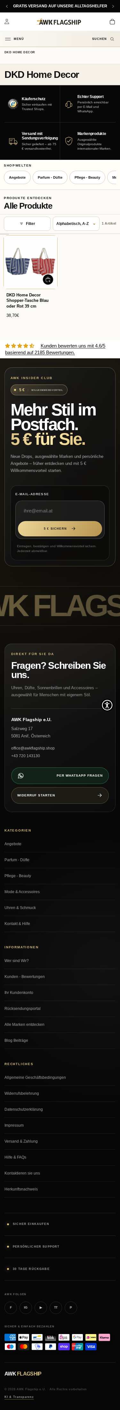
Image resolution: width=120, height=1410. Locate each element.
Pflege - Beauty (87, 177)
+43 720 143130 (25, 756)
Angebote (17, 177)
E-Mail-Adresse (32, 494)
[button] (107, 705)
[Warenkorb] (112, 22)
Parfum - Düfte (50, 177)
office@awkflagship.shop (33, 748)
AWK (22, 1373)
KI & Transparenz (19, 1397)
